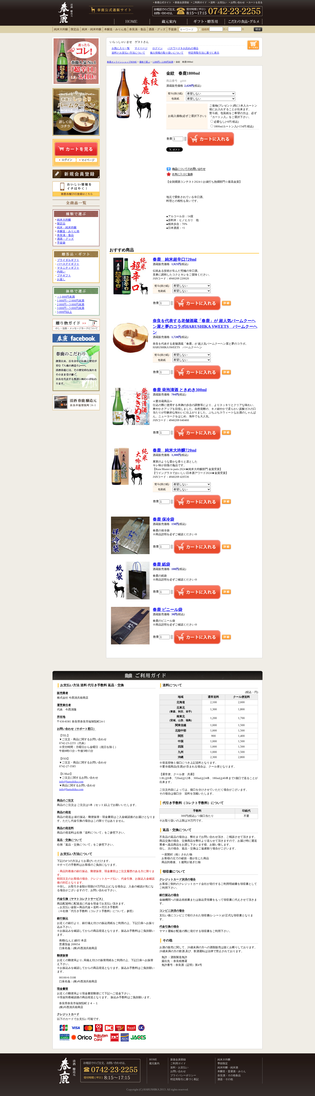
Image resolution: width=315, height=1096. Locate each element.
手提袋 (172, 29)
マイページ (141, 48)
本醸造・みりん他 (115, 29)
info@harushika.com (71, 781)
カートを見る (255, 2)
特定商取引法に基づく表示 (203, 52)
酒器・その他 (225, 1079)
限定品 (75, 29)
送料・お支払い (218, 2)
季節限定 (223, 1063)
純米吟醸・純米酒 (228, 1067)
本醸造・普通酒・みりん (232, 1071)
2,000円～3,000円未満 (70, 304)
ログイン (157, 48)
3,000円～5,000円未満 (70, 308)
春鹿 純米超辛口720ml (174, 259)
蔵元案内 (154, 1063)
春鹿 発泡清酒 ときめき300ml (180, 389)
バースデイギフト (68, 263)
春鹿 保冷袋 (163, 519)
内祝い (61, 271)
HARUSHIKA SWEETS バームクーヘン (205, 326)
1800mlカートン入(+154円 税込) (234, 126)
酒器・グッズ (157, 29)
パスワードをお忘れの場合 (183, 48)
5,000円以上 (64, 312)
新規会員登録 (182, 2)
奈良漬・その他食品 (229, 1075)
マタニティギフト (68, 267)
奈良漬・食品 (137, 29)
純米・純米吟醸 (91, 29)
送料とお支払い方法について (128, 52)
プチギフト (64, 275)
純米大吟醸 (61, 29)
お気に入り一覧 (121, 48)
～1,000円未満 (66, 296)
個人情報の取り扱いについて (166, 52)
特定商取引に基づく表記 (184, 1079)
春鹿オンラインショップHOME (122, 62)
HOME (153, 1059)
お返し (61, 279)
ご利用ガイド (200, 2)
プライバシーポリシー (183, 1075)
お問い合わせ (238, 2)
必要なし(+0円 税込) (226, 121)
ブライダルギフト (68, 260)
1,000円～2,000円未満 (70, 300)
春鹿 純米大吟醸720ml (174, 450)
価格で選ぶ (144, 62)
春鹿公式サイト (163, 2)
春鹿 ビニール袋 (167, 609)
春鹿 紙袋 (161, 564)
